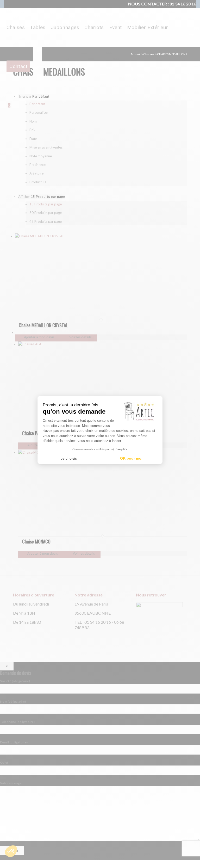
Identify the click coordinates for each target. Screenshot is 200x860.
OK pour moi (131, 458)
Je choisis (69, 458)
